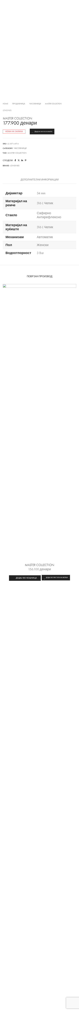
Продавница (18, 104)
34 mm (41, 193)
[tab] (39, 180)
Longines (7, 110)
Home (5, 104)
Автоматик (45, 237)
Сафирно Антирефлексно (49, 215)
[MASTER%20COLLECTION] (15, 160)
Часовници (35, 104)
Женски (43, 245)
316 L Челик (45, 203)
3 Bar (40, 253)
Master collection (17, 153)
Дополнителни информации (40, 179)
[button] (25, 578)
